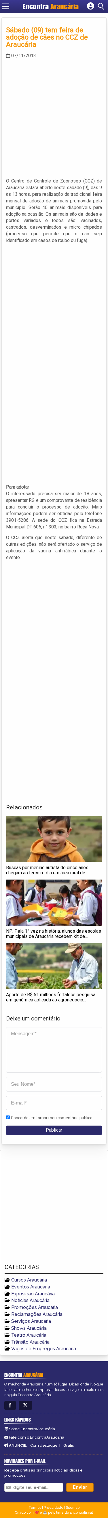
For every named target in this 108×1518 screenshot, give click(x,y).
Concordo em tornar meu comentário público (51, 1117)
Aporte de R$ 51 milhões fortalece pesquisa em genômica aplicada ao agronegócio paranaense (50, 999)
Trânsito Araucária (30, 1342)
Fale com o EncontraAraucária (36, 1437)
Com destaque (44, 1445)
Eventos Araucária (30, 1287)
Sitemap (72, 1508)
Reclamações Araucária (36, 1314)
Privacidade (53, 1508)
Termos (35, 1508)
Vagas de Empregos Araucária (43, 1348)
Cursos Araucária (29, 1280)
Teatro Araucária (28, 1335)
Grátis (68, 1445)
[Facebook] (10, 1405)
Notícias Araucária (30, 1300)
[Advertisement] (54, 118)
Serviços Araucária (31, 1321)
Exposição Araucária (33, 1294)
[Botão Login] (90, 6)
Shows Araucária (29, 1328)
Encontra (51, 6)
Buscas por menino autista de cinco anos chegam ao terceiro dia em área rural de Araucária (47, 872)
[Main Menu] (6, 6)
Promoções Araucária (34, 1307)
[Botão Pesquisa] (102, 6)
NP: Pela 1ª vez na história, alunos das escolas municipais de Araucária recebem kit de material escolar (53, 936)
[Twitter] (25, 1405)
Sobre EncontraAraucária (32, 1429)
